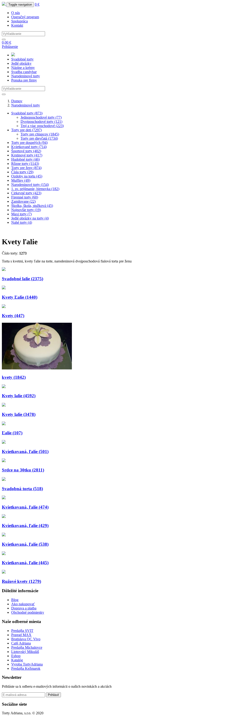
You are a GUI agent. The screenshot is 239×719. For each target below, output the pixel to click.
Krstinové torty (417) (26, 155)
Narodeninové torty (25, 105)
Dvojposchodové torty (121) (41, 122)
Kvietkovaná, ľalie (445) (25, 562)
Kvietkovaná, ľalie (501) (25, 451)
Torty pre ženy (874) (26, 168)
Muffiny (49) (20, 180)
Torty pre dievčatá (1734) (39, 138)
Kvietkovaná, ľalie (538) (25, 544)
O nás (15, 13)
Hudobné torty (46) (25, 159)
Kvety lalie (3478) (18, 414)
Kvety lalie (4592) (18, 395)
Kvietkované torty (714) (29, 147)
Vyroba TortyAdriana (27, 664)
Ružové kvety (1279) (21, 581)
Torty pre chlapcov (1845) (40, 134)
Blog (14, 600)
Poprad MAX (21, 635)
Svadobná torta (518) (22, 488)
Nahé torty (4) (21, 222)
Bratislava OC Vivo (25, 639)
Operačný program (25, 17)
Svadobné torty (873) (26, 113)
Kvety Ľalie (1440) (19, 297)
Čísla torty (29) (22, 172)
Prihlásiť (53, 695)
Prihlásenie (10, 47)
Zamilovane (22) (23, 201)
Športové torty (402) (26, 151)
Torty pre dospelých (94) (29, 143)
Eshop (16, 656)
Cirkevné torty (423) (26, 193)
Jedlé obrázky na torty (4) (30, 218)
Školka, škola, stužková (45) (32, 206)
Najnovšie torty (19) (26, 210)
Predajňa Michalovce (26, 647)
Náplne (23, 68)
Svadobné (22, 59)
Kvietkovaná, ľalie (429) (25, 525)
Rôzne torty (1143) (25, 164)
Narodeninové (25, 76)
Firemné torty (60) (24, 197)
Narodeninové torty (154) (30, 185)
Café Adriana (21, 643)
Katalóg (17, 660)
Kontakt (17, 25)
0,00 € (6, 42)
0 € (37, 4)
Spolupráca (19, 21)
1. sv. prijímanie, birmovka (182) (35, 189)
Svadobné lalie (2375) (22, 278)
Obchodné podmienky (27, 612)
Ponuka (24, 80)
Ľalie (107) (12, 432)
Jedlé (21, 63)
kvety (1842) (14, 377)
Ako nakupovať (23, 604)
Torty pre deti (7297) (26, 130)
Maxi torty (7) (21, 214)
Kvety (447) (13, 315)
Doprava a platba (23, 608)
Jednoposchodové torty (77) (41, 117)
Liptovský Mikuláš (25, 652)
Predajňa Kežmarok (25, 668)
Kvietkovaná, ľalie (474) (25, 507)
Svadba (24, 72)
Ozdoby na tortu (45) (26, 176)
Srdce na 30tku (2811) (23, 470)
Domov (16, 101)
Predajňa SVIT (22, 631)
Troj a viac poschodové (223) (42, 126)
